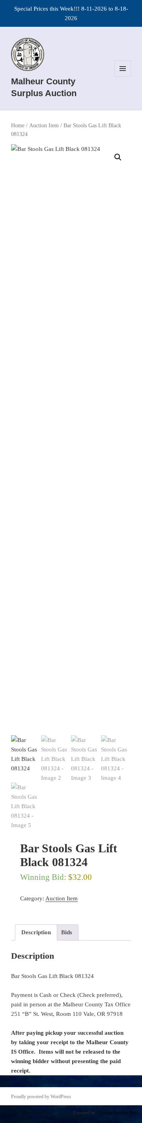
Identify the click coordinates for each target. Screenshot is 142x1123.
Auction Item (44, 125)
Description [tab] (36, 932)
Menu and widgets (123, 76)
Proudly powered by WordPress (41, 1096)
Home (17, 125)
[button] (118, 157)
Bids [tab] (66, 932)
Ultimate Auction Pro (116, 1113)
